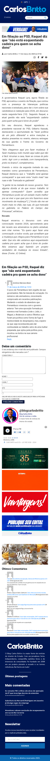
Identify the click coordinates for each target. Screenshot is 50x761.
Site (3, 388)
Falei (8, 579)
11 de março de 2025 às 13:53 (19, 287)
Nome (4, 376)
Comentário (7, 355)
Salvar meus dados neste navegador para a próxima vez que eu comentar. (23, 398)
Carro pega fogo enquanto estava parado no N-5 (31, 604)
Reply (9, 339)
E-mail (5, 382)
